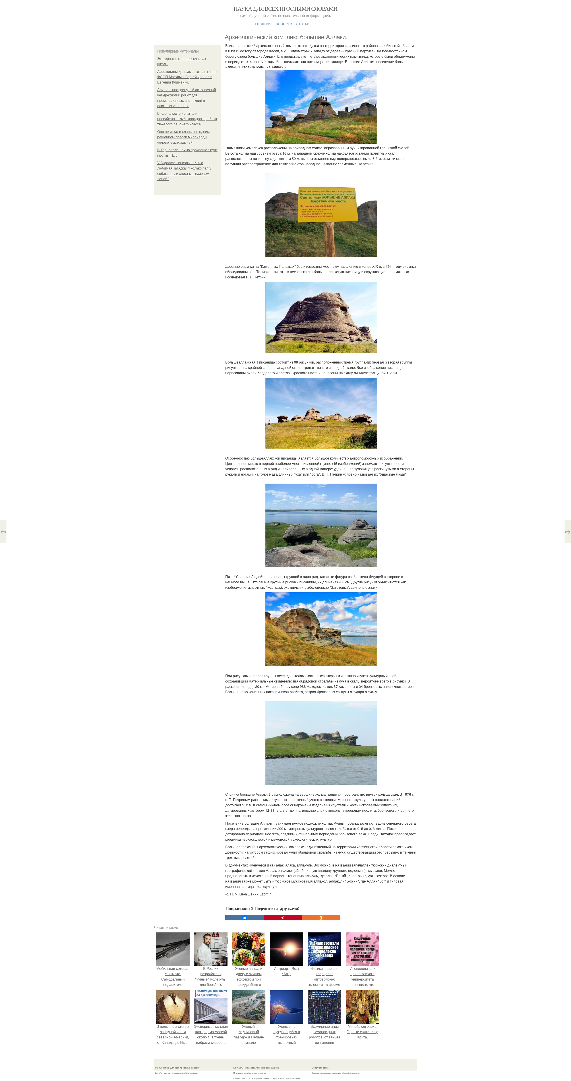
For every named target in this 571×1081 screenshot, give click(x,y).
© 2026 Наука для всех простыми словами (177, 1067)
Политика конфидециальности (249, 1073)
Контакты (238, 1067)
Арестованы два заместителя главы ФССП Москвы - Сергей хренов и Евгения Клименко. (187, 77)
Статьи (303, 23)
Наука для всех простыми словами (285, 8)
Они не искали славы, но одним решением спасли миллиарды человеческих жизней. (183, 137)
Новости (284, 23)
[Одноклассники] (321, 917)
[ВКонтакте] (244, 917)
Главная (263, 23)
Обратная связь (320, 1067)
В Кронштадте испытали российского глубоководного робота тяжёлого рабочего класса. (187, 119)
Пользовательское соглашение (262, 1067)
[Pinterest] (283, 917)
